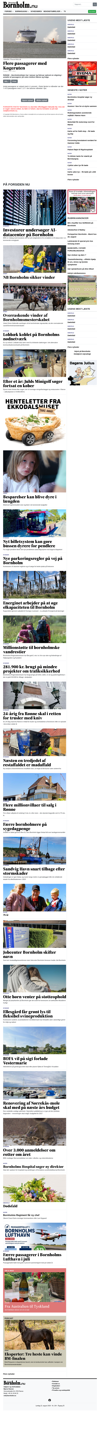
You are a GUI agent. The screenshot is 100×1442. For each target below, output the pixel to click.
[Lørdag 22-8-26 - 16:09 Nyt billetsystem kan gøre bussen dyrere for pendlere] (34, 523)
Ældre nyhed (41, 100)
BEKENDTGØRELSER (52, 11)
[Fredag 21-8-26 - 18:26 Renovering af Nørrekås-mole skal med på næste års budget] (34, 1085)
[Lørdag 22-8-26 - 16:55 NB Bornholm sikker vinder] (34, 259)
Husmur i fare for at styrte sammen (82, 106)
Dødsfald (71, 27)
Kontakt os (56, 1383)
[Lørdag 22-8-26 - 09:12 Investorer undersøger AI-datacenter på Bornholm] (34, 207)
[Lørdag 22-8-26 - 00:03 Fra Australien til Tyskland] (35, 1287)
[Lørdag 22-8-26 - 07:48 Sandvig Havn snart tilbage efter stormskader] (34, 850)
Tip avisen (92, 11)
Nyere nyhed (27, 100)
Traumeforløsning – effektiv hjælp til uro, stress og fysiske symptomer (82, 262)
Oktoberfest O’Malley (76, 230)
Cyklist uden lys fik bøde (78, 165)
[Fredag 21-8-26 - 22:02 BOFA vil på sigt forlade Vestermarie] (34, 1040)
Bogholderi (56, 1386)
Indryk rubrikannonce (77, 273)
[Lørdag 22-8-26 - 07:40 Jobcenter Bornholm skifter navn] (34, 934)
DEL (6, 81)
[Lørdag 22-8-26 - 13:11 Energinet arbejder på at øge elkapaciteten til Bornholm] (34, 585)
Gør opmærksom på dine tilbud (81, 269)
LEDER (5, 493)
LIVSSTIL (7, 1303)
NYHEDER (6, 226)
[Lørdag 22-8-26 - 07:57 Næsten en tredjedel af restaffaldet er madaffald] (34, 742)
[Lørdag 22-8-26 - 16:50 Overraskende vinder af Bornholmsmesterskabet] (34, 297)
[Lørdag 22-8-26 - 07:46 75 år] (34, 897)
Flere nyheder (73, 59)
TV (65, 11)
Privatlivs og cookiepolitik (61, 1390)
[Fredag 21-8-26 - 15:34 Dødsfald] (34, 1188)
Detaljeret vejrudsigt (82, 354)
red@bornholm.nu (10, 1395)
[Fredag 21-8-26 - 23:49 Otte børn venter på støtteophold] (34, 978)
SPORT (5, 273)
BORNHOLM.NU (21, 11)
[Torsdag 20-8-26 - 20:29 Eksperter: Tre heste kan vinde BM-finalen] (35, 1335)
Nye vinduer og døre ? (77, 255)
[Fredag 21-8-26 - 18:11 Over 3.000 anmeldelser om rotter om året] (34, 1132)
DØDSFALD (71, 24)
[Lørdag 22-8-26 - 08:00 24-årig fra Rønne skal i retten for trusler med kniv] (34, 695)
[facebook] (50, 1400)
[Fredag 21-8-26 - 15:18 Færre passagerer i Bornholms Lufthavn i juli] (34, 1236)
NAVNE (5, 912)
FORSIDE (8, 11)
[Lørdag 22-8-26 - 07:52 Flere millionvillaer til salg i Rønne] (34, 787)
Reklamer (55, 1381)
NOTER (70, 94)
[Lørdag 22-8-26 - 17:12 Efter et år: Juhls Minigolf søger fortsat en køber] (34, 363)
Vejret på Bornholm (82, 351)
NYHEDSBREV (36, 11)
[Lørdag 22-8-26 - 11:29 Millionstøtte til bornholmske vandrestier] (34, 629)
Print (14, 81)
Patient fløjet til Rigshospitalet (80, 150)
